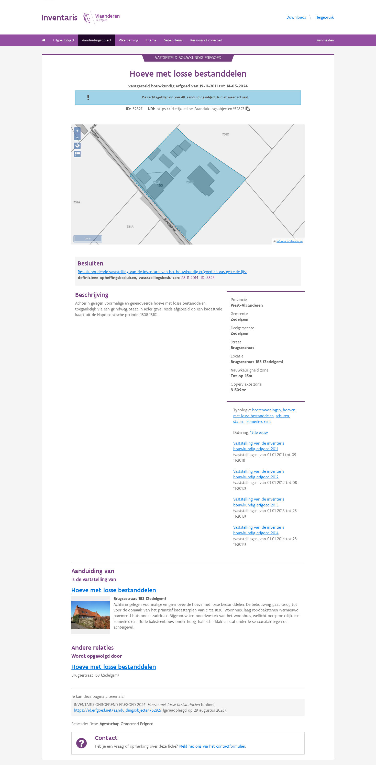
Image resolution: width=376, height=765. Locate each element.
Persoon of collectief (206, 40)
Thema (151, 40)
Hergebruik (324, 17)
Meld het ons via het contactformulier (212, 746)
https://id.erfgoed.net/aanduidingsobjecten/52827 (118, 710)
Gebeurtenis (173, 40)
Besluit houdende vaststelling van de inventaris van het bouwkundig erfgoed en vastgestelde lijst (162, 271)
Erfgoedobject (63, 40)
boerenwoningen (266, 410)
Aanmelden (325, 40)
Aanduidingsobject (96, 40)
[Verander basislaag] (77, 154)
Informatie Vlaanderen (290, 241)
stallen (239, 421)
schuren (282, 415)
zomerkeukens (259, 421)
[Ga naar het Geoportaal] (77, 146)
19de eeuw (259, 432)
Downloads (296, 17)
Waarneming (128, 40)
